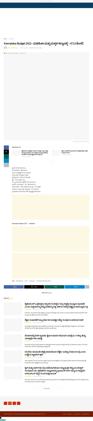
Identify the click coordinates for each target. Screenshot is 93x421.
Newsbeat (11, 38)
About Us (70, 414)
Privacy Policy (85, 414)
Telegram (3, 420)
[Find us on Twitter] (10, 403)
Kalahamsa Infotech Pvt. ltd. (38, 414)
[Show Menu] (4, 5)
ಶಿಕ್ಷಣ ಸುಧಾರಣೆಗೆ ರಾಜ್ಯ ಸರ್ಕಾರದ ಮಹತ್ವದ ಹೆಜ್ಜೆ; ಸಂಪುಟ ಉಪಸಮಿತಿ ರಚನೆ (54, 320)
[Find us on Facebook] (5, 403)
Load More (46, 388)
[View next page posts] (52, 162)
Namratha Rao (13, 48)
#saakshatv (19, 281)
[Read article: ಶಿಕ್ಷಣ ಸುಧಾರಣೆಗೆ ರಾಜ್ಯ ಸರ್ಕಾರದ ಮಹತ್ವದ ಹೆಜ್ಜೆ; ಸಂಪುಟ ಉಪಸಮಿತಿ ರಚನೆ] (56, 153)
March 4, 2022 (24, 48)
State (37, 48)
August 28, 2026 (26, 156)
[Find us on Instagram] (14, 403)
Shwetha (28, 309)
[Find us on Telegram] (18, 403)
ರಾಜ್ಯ (40, 48)
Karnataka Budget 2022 (43, 281)
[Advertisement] (46, 23)
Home (5, 38)
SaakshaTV (11, 414)
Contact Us (77, 414)
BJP (26, 281)
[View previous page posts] (49, 162)
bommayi (32, 281)
